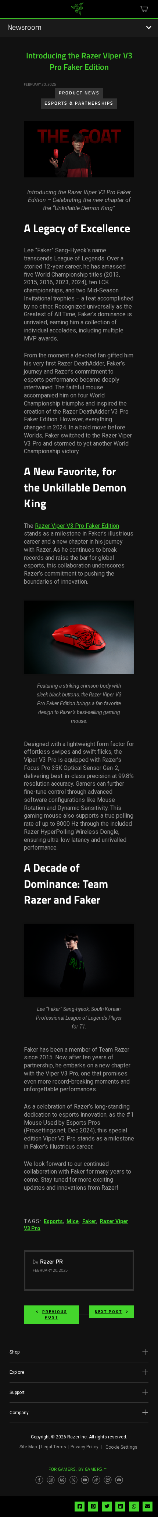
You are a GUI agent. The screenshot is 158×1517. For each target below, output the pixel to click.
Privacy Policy (84, 1446)
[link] (77, 12)
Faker (89, 1221)
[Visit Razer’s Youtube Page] (85, 1479)
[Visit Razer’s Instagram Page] (51, 1479)
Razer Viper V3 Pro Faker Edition (77, 525)
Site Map (28, 1446)
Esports (53, 1221)
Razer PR (51, 1262)
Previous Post (54, 1314)
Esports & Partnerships (79, 103)
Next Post (108, 1312)
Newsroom (24, 28)
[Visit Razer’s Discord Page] (119, 1479)
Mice (73, 1221)
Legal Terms (53, 1446)
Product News (79, 93)
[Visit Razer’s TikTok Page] (96, 1479)
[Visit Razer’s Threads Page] (62, 1479)
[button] (79, 1352)
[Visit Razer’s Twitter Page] (73, 1479)
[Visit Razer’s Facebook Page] (39, 1479)
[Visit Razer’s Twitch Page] (108, 1479)
